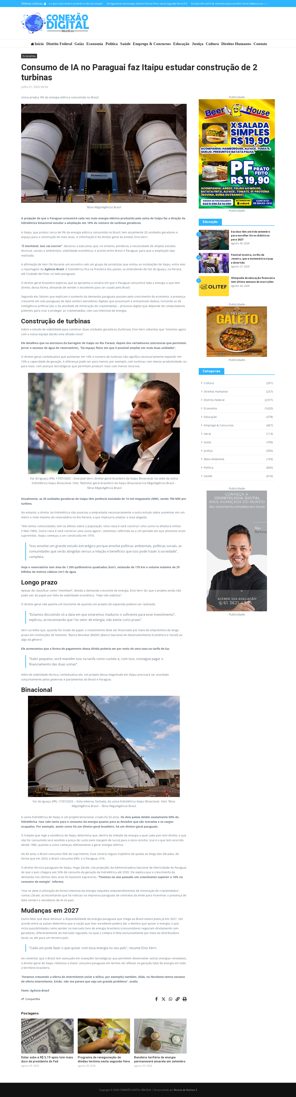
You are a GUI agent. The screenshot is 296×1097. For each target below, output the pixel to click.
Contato (260, 44)
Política (112, 44)
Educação (181, 44)
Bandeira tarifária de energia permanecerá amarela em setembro (159, 1059)
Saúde (125, 44)
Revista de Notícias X (185, 1090)
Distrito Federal (59, 44)
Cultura (212, 44)
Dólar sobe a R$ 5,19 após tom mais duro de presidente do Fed (47, 1059)
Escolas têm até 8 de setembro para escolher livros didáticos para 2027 (250, 235)
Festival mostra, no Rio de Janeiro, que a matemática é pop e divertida (252, 258)
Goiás (79, 44)
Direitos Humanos (236, 44)
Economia (94, 44)
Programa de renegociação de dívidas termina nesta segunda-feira (104, 1059)
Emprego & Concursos (152, 44)
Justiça (197, 44)
